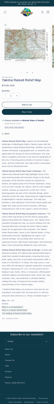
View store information (14, 127)
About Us (9, 349)
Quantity (6, 91)
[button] (5, 12)
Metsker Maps (17, 398)
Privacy (8, 371)
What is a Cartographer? (12, 307)
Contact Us (10, 360)
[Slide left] (21, 72)
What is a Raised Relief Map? (15, 310)
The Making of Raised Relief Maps (17, 313)
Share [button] (7, 134)
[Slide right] (32, 72)
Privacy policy (43, 398)
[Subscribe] (46, 341)
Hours (7, 355)
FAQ (7, 366)
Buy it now (27, 112)
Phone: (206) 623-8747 (15, 383)
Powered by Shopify (29, 398)
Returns (8, 377)
